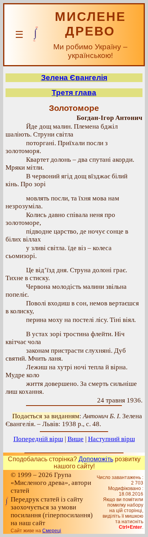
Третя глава (74, 92)
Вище (75, 439)
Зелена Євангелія (74, 77)
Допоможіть (96, 459)
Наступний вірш (111, 439)
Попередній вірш (38, 439)
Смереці (51, 530)
